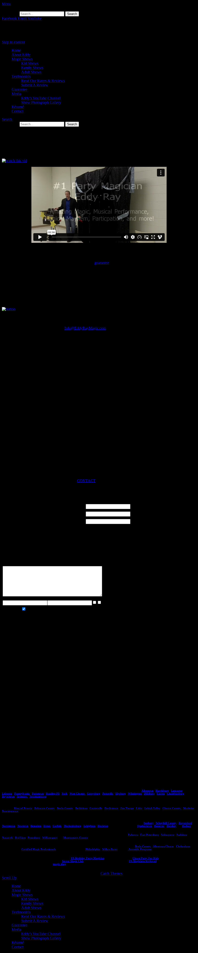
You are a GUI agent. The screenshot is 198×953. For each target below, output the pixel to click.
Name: (11, 506)
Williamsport (49, 837)
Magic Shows (22, 59)
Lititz (139, 808)
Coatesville (96, 808)
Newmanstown (37, 796)
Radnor (186, 825)
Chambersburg (175, 793)
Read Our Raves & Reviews (43, 81)
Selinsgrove (167, 834)
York (64, 793)
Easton (161, 793)
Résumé (18, 107)
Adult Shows (31, 72)
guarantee (101, 263)
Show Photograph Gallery (41, 102)
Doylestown (111, 808)
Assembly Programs (140, 849)
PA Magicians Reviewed (142, 861)
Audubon (181, 834)
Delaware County (44, 808)
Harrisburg (162, 790)
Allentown (147, 790)
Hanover (159, 825)
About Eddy (21, 55)
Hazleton (103, 825)
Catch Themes (111, 873)
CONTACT (86, 481)
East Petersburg (149, 834)
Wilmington (135, 793)
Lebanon (7, 793)
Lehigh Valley (152, 808)
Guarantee (19, 89)
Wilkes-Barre (110, 849)
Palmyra (133, 834)
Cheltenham (183, 846)
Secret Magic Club (73, 861)
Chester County (172, 808)
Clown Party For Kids (146, 858)
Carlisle (57, 825)
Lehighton (89, 825)
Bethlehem (81, 808)
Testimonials (21, 76)
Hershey (171, 825)
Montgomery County (75, 837)
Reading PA (52, 793)
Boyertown (8, 796)
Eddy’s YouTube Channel (40, 98)
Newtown (22, 825)
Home (16, 50)
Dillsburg (149, 793)
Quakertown (144, 825)
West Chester (77, 793)
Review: (13, 562)
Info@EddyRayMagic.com (85, 328)
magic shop (59, 863)
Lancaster (177, 790)
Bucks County (65, 808)
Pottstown (38, 793)
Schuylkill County (166, 822)
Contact (17, 111)
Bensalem (35, 825)
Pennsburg (34, 837)
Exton (46, 825)
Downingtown (10, 811)
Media (16, 94)
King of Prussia (23, 808)
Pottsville (107, 793)
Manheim (188, 808)
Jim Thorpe (127, 808)
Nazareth (7, 837)
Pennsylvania (22, 793)
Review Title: (19, 521)
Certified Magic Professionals (38, 849)
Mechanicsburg (72, 825)
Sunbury (149, 822)
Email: (11, 513)
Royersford (185, 822)
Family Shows (32, 68)
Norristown (8, 825)
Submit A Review (34, 85)
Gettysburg (93, 793)
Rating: (12, 541)
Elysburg (120, 793)
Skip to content (13, 42)
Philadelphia (92, 849)
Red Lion (20, 837)
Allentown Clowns (163, 846)
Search (7, 119)
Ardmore (22, 796)
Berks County (143, 846)
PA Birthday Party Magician (87, 858)
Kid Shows (29, 63)
